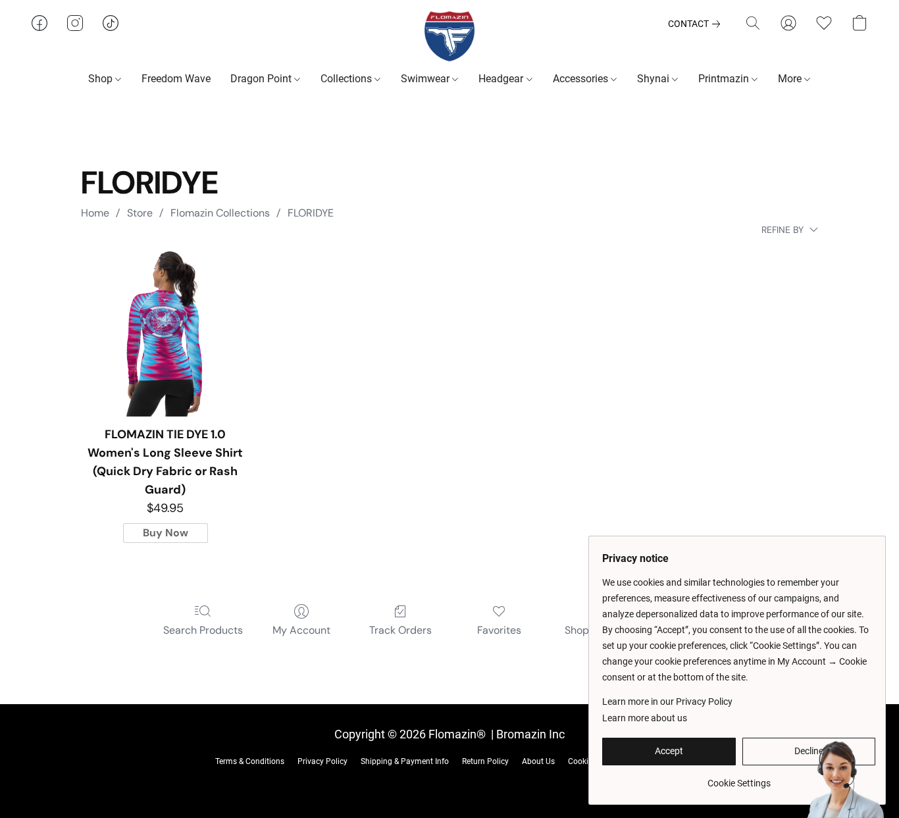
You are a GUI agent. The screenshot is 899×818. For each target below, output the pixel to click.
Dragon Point (262, 78)
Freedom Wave (176, 78)
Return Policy (485, 761)
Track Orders (400, 630)
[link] (696, 24)
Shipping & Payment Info (405, 761)
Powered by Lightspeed (450, 782)
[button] (449, 36)
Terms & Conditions (249, 761)
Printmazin (725, 78)
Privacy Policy (322, 761)
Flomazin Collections (220, 213)
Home (95, 213)
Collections (347, 78)
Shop (101, 78)
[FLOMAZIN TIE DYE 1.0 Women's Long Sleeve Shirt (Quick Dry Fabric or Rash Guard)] (165, 333)
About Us (538, 761)
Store (140, 213)
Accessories (582, 78)
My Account (301, 630)
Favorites (499, 630)
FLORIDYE (311, 213)
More (791, 78)
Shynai (654, 78)
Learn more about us (644, 718)
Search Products (203, 630)
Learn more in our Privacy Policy (667, 701)
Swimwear (426, 78)
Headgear (502, 78)
